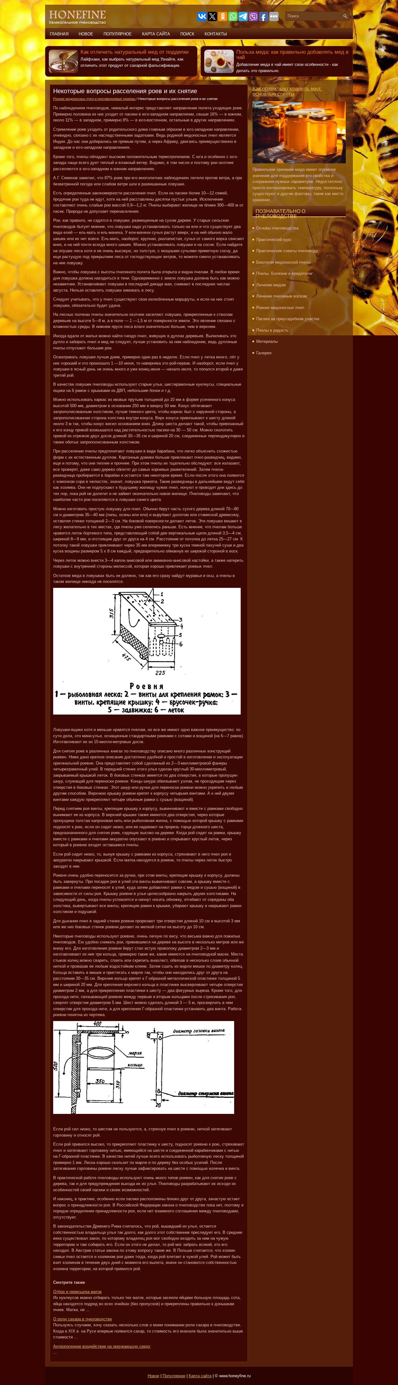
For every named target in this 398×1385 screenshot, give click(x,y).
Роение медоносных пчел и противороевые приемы (94, 99)
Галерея (263, 353)
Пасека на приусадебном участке (287, 318)
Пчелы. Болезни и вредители (284, 273)
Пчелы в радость (272, 330)
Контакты (216, 34)
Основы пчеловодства (277, 228)
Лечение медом (271, 285)
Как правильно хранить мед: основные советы (287, 91)
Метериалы (267, 341)
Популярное (118, 34)
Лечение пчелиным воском (281, 296)
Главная (59, 34)
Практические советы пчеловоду (287, 250)
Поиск (187, 34)
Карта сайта (156, 34)
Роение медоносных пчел (280, 307)
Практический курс (274, 239)
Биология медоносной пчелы (283, 262)
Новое (86, 34)
